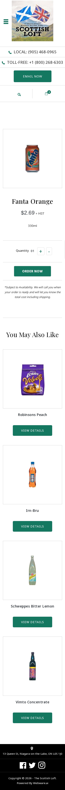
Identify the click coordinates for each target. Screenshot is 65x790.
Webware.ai (40, 783)
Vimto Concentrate (32, 702)
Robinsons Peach (32, 414)
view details (32, 430)
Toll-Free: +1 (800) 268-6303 (35, 62)
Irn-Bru (32, 510)
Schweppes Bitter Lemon (32, 606)
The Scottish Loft (45, 778)
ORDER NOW (32, 271)
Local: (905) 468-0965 (35, 51)
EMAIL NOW (32, 76)
